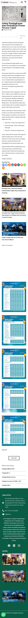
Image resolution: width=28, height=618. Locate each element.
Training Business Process (9, 477)
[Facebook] (3, 164)
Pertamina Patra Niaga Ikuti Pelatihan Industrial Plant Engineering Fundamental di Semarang (14, 190)
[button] (21, 2)
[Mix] (21, 164)
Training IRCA (6, 473)
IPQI (10, 613)
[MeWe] (18, 164)
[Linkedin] (12, 164)
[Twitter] (6, 164)
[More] (3, 168)
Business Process (8, 29)
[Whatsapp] (24, 164)
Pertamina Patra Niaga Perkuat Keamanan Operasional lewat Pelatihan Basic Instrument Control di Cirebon (14, 215)
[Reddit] (9, 164)
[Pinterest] (15, 164)
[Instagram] (18, 545)
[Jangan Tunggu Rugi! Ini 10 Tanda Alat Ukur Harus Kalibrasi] (14, 223)
